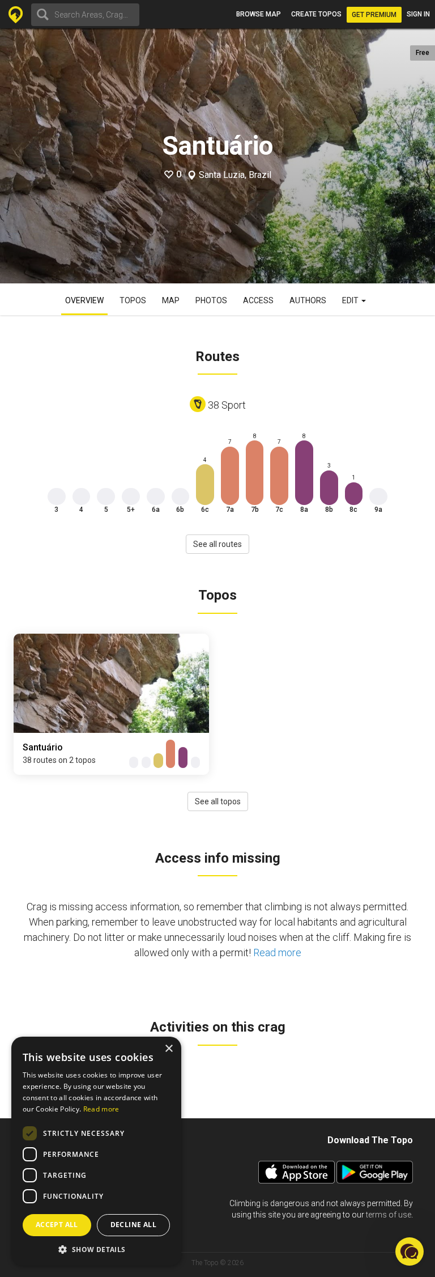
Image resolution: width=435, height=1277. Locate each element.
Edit (351, 300)
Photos (211, 300)
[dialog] (96, 1151)
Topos (133, 300)
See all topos (218, 801)
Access (258, 300)
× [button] (168, 1049)
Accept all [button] (57, 1224)
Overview (84, 300)
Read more (277, 952)
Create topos (316, 14)
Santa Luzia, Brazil (235, 175)
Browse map (258, 14)
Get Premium (374, 15)
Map (171, 300)
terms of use (388, 1214)
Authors (307, 300)
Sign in (418, 14)
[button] (96, 1249)
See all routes (217, 544)
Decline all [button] (133, 1224)
